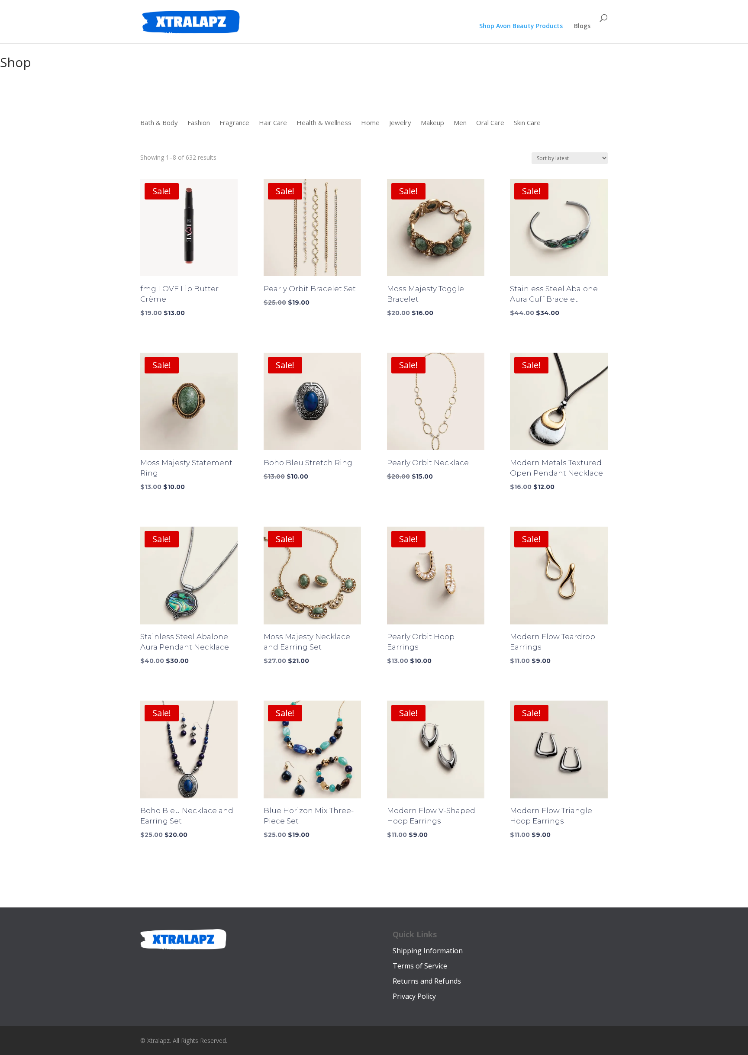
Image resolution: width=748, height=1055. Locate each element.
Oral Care (490, 123)
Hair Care (273, 123)
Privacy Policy (414, 996)
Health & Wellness (324, 123)
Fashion (198, 123)
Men (460, 123)
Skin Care (527, 123)
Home (370, 123)
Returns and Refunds (427, 981)
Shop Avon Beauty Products (521, 26)
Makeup (432, 123)
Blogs (582, 26)
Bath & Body (159, 123)
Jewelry (400, 123)
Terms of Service (420, 966)
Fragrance (234, 123)
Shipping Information (428, 950)
